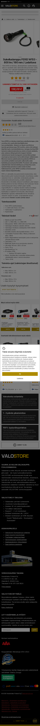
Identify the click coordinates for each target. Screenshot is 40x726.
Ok (20, 374)
